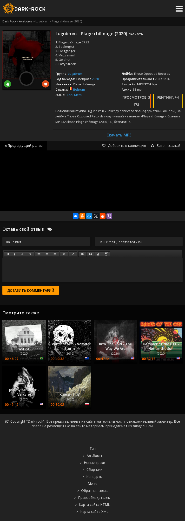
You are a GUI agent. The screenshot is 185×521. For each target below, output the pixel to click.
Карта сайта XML (94, 511)
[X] (96, 216)
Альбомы (94, 455)
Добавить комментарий (30, 290)
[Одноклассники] (82, 216)
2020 (95, 79)
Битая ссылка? (168, 145)
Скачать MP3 (119, 135)
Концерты (94, 476)
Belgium (79, 89)
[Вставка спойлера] (106, 254)
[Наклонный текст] (14, 254)
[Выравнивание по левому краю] (39, 254)
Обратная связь (94, 490)
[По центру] (47, 254)
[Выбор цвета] (73, 254)
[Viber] (109, 216)
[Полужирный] (7, 254)
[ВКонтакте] (76, 216)
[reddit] (103, 216)
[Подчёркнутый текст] (22, 254)
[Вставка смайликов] (64, 254)
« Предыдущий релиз (23, 145)
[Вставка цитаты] (90, 254)
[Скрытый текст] (82, 254)
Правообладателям (94, 497)
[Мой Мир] (89, 216)
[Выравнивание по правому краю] (55, 254)
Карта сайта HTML (94, 504)
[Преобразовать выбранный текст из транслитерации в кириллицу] (98, 254)
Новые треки (94, 462)
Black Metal (74, 95)
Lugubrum (75, 73)
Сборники (94, 469)
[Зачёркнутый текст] (30, 254)
